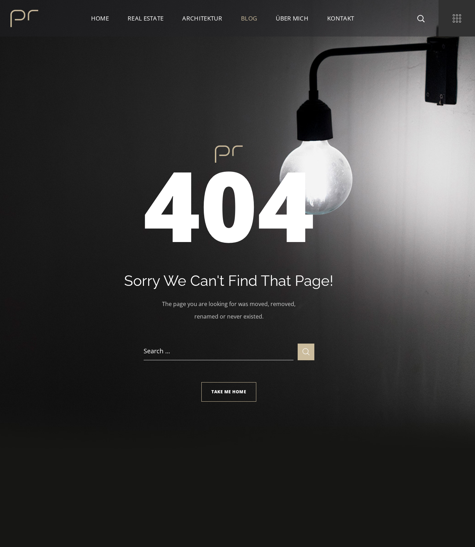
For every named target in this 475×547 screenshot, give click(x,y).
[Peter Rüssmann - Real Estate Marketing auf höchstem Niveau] (24, 18)
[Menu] (456, 18)
